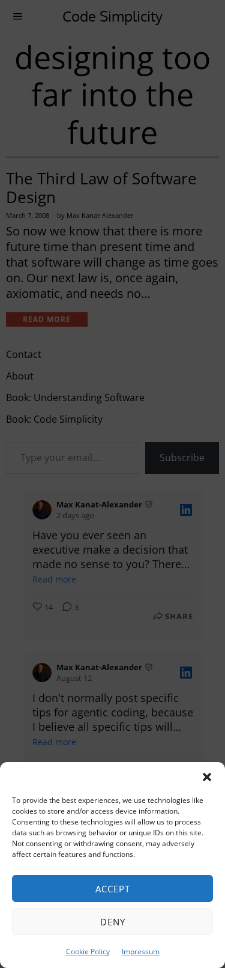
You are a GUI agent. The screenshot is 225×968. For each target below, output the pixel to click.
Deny (112, 922)
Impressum (141, 951)
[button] (207, 777)
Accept (112, 889)
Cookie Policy (88, 951)
